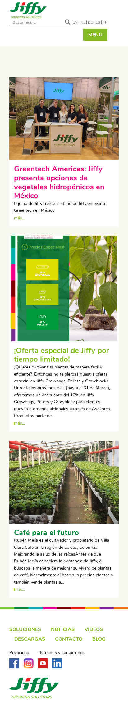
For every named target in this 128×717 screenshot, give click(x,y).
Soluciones (25, 629)
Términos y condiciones (62, 653)
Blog (99, 639)
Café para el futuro (46, 533)
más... (19, 218)
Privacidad (19, 653)
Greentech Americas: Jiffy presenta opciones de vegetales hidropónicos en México (59, 182)
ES (98, 22)
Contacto (68, 639)
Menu (95, 34)
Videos (94, 629)
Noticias (63, 629)
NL (82, 22)
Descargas (29, 639)
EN (75, 22)
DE (90, 22)
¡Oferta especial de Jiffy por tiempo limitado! (61, 354)
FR (105, 22)
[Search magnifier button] (67, 22)
